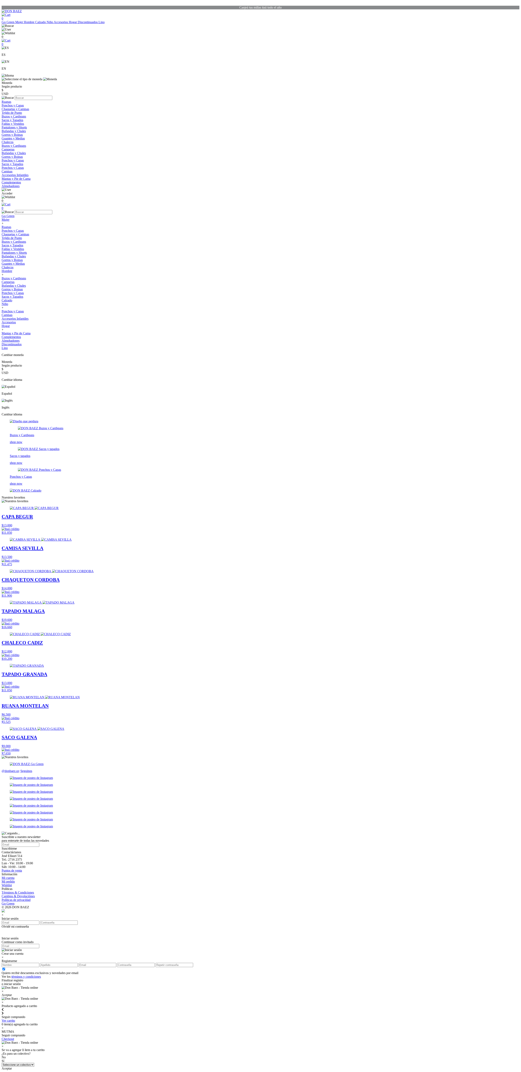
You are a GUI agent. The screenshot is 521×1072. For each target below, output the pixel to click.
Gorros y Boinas (12, 134)
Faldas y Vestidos (13, 123)
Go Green (8, 22)
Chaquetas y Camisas (15, 109)
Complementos (11, 182)
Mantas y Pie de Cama (16, 178)
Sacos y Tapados (12, 120)
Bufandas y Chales (14, 131)
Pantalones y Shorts (14, 127)
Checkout (8, 1039)
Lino (102, 22)
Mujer (19, 22)
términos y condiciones (26, 976)
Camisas (7, 171)
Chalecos (7, 142)
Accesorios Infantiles (15, 175)
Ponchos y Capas (13, 105)
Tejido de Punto (12, 112)
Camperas (8, 149)
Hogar (73, 22)
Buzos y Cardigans (14, 116)
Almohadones (11, 186)
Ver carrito (8, 1020)
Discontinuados (88, 22)
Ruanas (6, 101)
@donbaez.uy (11, 771)
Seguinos (26, 771)
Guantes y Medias (13, 138)
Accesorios (61, 22)
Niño (50, 22)
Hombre (29, 22)
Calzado (41, 22)
